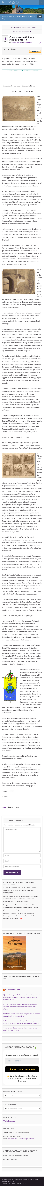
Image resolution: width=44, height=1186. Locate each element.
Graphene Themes (20, 1183)
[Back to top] (39, 1181)
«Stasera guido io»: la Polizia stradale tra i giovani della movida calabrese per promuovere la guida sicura (20, 1006)
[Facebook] (6, 1)
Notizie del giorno (13, 990)
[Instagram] (17, 1)
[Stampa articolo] (40, 43)
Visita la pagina (9, 1121)
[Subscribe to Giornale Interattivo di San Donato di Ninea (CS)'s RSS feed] (3, 1)
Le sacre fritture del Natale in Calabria (23, 27)
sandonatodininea (16, 42)
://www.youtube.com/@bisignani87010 (20, 1139)
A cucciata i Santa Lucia (21, 32)
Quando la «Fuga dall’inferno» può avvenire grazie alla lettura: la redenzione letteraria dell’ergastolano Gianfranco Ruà (21, 997)
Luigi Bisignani (27, 42)
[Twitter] (9, 1)
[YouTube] (13, 1)
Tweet (4, 807)
